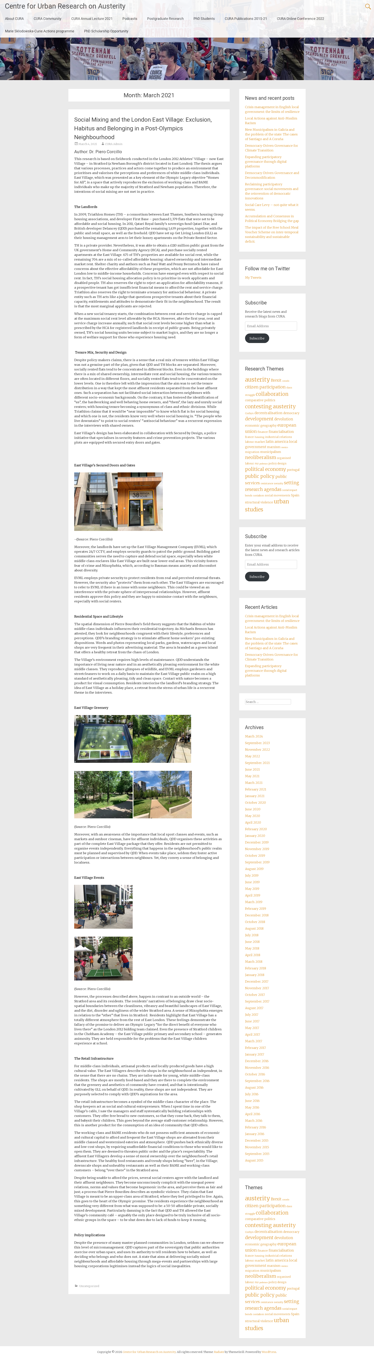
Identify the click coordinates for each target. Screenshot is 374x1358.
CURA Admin (113, 144)
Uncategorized (89, 1286)
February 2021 (255, 789)
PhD (257, 463)
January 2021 (255, 796)
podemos (263, 463)
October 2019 (255, 856)
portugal (293, 470)
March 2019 (253, 902)
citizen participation (265, 387)
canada (285, 381)
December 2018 (257, 915)
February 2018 (255, 968)
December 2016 (257, 1061)
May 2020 (252, 816)
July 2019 (251, 875)
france (249, 437)
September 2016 (257, 1081)
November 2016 (257, 1068)
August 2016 (254, 1087)
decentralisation (268, 413)
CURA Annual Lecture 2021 (92, 19)
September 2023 (257, 743)
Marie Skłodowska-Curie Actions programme (39, 31)
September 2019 (257, 862)
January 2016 (254, 1134)
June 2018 (252, 942)
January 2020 (255, 836)
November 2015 (257, 1147)
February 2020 (256, 829)
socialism (258, 495)
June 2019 (252, 882)
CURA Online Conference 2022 (300, 19)
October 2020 (255, 803)
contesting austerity (270, 406)
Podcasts (130, 19)
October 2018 (255, 922)
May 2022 (252, 756)
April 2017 (252, 1034)
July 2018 (251, 935)
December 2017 (256, 981)
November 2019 (257, 849)
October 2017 (255, 995)
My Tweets (253, 277)
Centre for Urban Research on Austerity (65, 6)
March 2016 (253, 1121)
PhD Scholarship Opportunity (106, 31)
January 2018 (254, 975)
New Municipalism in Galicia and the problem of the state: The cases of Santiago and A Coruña (271, 134)
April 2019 (252, 895)
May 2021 (252, 776)
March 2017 (253, 1041)
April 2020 (253, 822)
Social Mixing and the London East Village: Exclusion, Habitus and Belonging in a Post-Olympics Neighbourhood (143, 128)
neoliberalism (260, 457)
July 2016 (251, 1094)
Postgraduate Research (165, 19)
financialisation (281, 432)
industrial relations (278, 437)
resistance (267, 483)
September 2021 (257, 763)
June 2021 (252, 769)
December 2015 (256, 1140)
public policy (260, 476)
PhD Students (204, 19)
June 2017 (252, 1021)
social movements (277, 495)
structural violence (259, 502)
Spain (295, 495)
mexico (284, 447)
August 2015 (254, 1160)
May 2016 (252, 1107)
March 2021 (254, 783)
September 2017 (257, 1001)
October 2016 (255, 1074)
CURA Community (47, 19)
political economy (265, 469)
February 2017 (255, 1048)
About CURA (14, 19)
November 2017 (257, 988)
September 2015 (257, 1154)
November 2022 (257, 749)
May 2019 (252, 889)
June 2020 (252, 809)
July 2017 (251, 1015)
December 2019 (257, 842)
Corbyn (249, 413)
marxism (273, 447)
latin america (277, 441)
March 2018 (253, 962)
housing (259, 437)
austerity (257, 379)
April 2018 (252, 955)
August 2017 (254, 1008)
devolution (283, 419)
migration (252, 452)
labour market (255, 442)
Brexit (276, 380)
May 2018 (252, 948)
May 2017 (252, 1028)
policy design (277, 463)
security (278, 483)
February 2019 (255, 909)
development (259, 419)
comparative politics (260, 400)
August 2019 (254, 869)
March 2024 (254, 736)
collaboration (272, 394)
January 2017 (254, 1054)
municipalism (270, 452)
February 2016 (255, 1127)
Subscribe (257, 338)
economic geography (261, 425)
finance (263, 432)
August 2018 (254, 928)
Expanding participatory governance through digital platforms (266, 161)
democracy (291, 413)
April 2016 (252, 1114)
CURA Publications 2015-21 (246, 19)
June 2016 (252, 1101)
